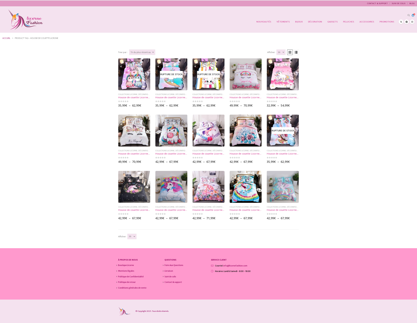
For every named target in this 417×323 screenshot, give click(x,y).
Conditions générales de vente (132, 288)
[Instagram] (412, 22)
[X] (401, 22)
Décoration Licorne (147, 94)
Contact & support (377, 3)
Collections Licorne (127, 94)
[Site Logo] (22, 19)
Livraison (169, 271)
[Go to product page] (134, 74)
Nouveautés (263, 21)
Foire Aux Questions (174, 265)
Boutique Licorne (126, 265)
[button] (408, 15)
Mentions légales (126, 271)
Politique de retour (127, 282)
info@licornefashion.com (235, 265)
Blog (412, 3)
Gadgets (332, 21)
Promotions (387, 21)
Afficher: (271, 52)
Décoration (315, 21)
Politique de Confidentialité (131, 276)
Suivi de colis (398, 3)
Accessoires (366, 21)
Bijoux (299, 21)
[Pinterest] (406, 22)
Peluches (348, 21)
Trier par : (123, 52)
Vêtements (283, 21)
